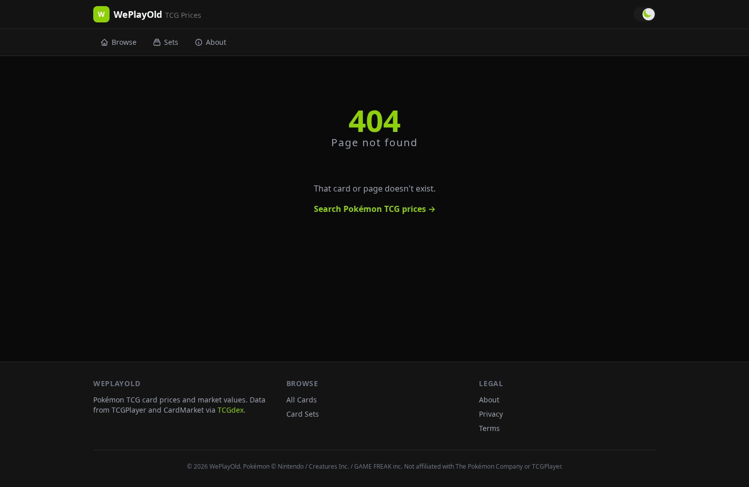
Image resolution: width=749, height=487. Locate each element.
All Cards (301, 399)
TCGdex (231, 410)
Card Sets (302, 414)
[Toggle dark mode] (644, 14)
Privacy (491, 414)
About (216, 42)
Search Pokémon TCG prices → (375, 208)
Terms (489, 428)
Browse (124, 42)
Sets (171, 42)
